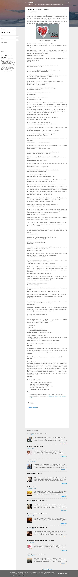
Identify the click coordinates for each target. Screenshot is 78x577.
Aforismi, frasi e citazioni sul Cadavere (36, 554)
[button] (66, 10)
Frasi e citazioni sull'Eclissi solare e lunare (37, 513)
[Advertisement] (47, 417)
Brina (60, 396)
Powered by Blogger (47, 569)
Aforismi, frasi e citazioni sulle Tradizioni (37, 527)
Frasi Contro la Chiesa (32, 486)
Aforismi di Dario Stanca (33, 460)
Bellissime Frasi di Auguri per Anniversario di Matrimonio (40, 540)
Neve (56, 396)
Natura (31, 403)
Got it (67, 573)
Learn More (61, 573)
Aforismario (31, 3)
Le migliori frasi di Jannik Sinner (35, 446)
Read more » (64, 443)
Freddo (31, 397)
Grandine (64, 396)
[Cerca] (68, 3)
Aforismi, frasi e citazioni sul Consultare (36, 433)
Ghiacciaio (51, 396)
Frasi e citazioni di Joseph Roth (34, 473)
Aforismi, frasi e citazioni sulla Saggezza (37, 500)
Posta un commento (33, 407)
